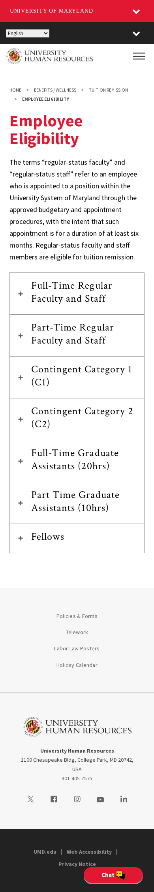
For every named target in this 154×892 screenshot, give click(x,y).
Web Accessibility (89, 851)
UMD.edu (45, 851)
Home (15, 90)
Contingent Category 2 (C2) (82, 417)
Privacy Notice (77, 864)
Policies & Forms (77, 616)
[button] (136, 33)
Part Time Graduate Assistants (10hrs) (75, 501)
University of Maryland (51, 11)
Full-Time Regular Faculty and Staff (72, 292)
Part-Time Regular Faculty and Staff (72, 334)
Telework (77, 632)
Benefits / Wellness (55, 90)
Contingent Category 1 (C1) (81, 375)
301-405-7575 (77, 778)
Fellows (47, 536)
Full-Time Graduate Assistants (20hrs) (75, 459)
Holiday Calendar (77, 665)
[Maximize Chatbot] (143, 342)
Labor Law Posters (77, 648)
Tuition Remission (108, 90)
